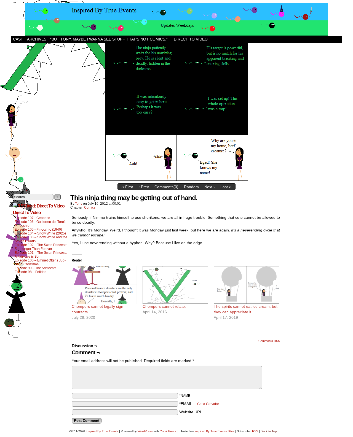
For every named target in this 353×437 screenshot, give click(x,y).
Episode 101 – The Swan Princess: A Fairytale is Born (41, 254)
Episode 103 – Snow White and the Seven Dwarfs (41, 239)
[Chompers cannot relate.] (175, 285)
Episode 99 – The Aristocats (35, 268)
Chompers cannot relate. (164, 306)
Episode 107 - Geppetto (32, 218)
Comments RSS (269, 340)
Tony (78, 204)
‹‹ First (127, 187)
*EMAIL (199, 403)
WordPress (145, 431)
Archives (36, 39)
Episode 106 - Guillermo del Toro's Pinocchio (40, 224)
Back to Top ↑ (270, 431)
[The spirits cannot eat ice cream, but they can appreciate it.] (246, 285)
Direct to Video (191, 39)
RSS (255, 431)
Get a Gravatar (208, 404)
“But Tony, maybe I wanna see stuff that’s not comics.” (110, 39)
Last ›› (226, 187)
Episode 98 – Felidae (31, 272)
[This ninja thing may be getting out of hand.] (176, 179)
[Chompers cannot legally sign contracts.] (104, 285)
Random (191, 187)
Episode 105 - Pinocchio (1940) (38, 229)
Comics (89, 207)
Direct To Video (27, 212)
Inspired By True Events (102, 431)
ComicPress (168, 431)
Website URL (190, 412)
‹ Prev (143, 187)
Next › (209, 187)
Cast (18, 39)
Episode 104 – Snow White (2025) (40, 233)
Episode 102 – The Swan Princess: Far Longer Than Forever (41, 247)
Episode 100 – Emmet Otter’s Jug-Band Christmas (40, 262)
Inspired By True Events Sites (214, 431)
